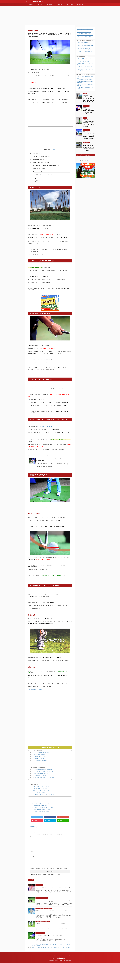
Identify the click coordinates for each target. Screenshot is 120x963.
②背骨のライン (38, 181)
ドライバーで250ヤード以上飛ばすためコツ (41, 786)
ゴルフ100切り (60, 4)
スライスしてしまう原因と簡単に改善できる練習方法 (43, 777)
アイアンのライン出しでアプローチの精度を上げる (42, 771)
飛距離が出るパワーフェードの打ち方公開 (40, 790)
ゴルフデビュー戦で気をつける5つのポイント (41, 811)
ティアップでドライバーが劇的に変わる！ (40, 792)
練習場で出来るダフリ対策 (39, 168)
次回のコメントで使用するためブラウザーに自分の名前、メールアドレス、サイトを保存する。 (49, 868)
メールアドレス (33, 856)
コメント (32, 836)
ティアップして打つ (39, 171)
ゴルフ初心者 (30, 4)
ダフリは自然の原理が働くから (40, 159)
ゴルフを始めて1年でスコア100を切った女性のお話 (42, 807)
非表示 (54, 149)
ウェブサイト (32, 861)
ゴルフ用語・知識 (80, 4)
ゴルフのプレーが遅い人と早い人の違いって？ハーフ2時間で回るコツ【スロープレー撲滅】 (51, 947)
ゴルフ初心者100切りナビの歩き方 (36, 689)
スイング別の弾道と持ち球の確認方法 (40, 773)
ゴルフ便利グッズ (50, 4)
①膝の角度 (37, 178)
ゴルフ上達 (40, 4)
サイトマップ (71, 955)
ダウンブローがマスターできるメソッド (40, 758)
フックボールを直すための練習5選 (39, 775)
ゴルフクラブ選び (70, 4)
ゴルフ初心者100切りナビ (34, 1)
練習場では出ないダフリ (38, 153)
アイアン (31, 827)
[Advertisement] (60, 15)
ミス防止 (35, 826)
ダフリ (38, 827)
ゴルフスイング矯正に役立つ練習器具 (40, 760)
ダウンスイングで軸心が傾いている (41, 162)
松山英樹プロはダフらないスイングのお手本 (43, 175)
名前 (31, 851)
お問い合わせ (56, 955)
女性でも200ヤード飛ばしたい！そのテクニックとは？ (43, 794)
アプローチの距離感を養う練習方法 (39, 754)
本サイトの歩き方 (49, 955)
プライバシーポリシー (64, 955)
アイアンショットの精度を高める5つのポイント (42, 769)
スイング (35, 827)
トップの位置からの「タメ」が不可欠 (45, 426)
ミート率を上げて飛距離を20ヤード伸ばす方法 (41, 752)
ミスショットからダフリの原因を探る (41, 156)
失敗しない (42, 827)
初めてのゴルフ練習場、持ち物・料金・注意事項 (42, 809)
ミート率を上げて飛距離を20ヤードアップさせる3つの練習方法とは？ (52, 935)
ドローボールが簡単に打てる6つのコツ (40, 788)
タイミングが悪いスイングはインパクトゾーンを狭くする (46, 165)
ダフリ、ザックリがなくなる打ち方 (39, 756)
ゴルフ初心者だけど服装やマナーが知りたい (41, 803)
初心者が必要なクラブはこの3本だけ (39, 805)
